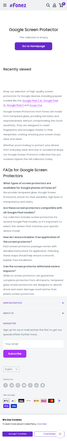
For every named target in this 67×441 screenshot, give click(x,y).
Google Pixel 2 (15, 105)
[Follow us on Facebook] (5, 385)
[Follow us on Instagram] (18, 385)
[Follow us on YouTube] (24, 385)
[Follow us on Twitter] (11, 385)
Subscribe (14, 354)
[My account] (54, 5)
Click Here (42, 424)
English (8, 369)
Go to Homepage (33, 46)
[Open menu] (5, 5)
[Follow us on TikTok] (30, 385)
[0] (61, 5)
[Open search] (48, 5)
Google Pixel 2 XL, (32, 100)
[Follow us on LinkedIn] (36, 385)
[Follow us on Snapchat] (42, 385)
